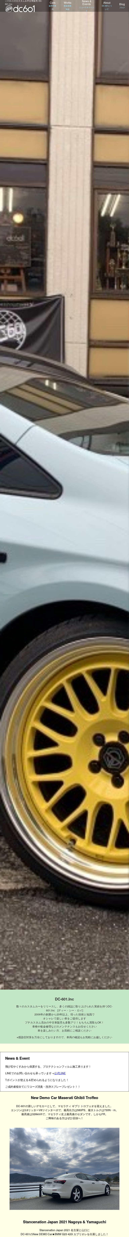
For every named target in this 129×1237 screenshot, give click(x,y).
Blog (122, 5)
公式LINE (60, 1073)
